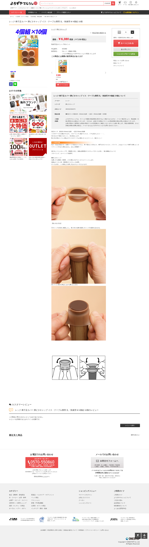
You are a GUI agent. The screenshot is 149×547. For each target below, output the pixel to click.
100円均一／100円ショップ (17, 503)
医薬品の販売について (70, 530)
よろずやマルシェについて (122, 497)
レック (53, 29)
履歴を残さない (135, 435)
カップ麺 (38, 8)
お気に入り (127, 49)
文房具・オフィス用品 (38, 506)
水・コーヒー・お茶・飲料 (17, 497)
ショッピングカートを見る (126, 54)
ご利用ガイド (118, 495)
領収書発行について (120, 506)
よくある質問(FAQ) (120, 508)
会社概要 (43, 530)
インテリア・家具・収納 (39, 508)
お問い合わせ (105, 530)
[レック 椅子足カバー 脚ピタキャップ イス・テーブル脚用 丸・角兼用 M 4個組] (63, 66)
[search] (113, 3)
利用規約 (81, 530)
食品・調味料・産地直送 (17, 495)
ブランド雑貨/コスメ (64, 12)
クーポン (81, 500)
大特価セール (32, 12)
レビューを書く (130, 425)
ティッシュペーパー (48, 8)
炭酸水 (33, 8)
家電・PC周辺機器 (37, 503)
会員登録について (119, 503)
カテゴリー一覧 (16, 12)
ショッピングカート (85, 503)
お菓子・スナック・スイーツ (18, 500)
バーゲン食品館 (46, 12)
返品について (117, 63)
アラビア (64, 8)
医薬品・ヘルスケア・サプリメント (42, 495)
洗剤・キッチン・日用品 (17, 506)
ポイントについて (118, 65)
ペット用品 (34, 497)
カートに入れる (63, 85)
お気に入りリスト (84, 497)
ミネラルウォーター (23, 8)
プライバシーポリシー (92, 530)
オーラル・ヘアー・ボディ (17, 508)
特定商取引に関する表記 (55, 530)
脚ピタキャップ (62, 29)
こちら (45, 476)
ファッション (35, 500)
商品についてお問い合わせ (121, 60)
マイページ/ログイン (85, 495)
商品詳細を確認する (99, 33)
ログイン (29, 419)
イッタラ (57, 8)
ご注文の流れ (118, 500)
